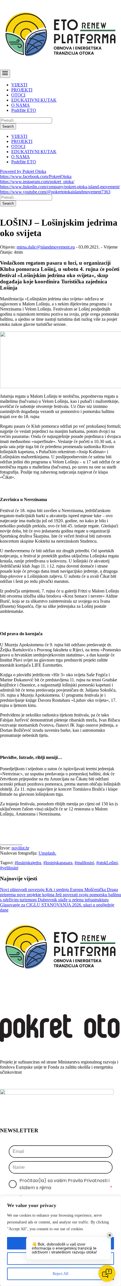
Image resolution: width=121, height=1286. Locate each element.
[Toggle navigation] (5, 74)
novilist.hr (20, 848)
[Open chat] (106, 1273)
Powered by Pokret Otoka (23, 171)
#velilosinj (9, 867)
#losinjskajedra (28, 862)
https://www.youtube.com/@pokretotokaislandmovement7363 (55, 191)
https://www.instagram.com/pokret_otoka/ (37, 181)
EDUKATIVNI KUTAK (34, 100)
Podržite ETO (23, 110)
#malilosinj (84, 862)
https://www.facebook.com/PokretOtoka (35, 176)
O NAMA (20, 105)
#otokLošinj (107, 862)
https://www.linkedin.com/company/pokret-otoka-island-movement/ (60, 186)
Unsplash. (47, 853)
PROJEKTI (21, 89)
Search (8, 126)
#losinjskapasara (57, 862)
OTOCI (18, 95)
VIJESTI (19, 84)
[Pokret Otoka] (60, 67)
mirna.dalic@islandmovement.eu (46, 247)
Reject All (60, 1274)
